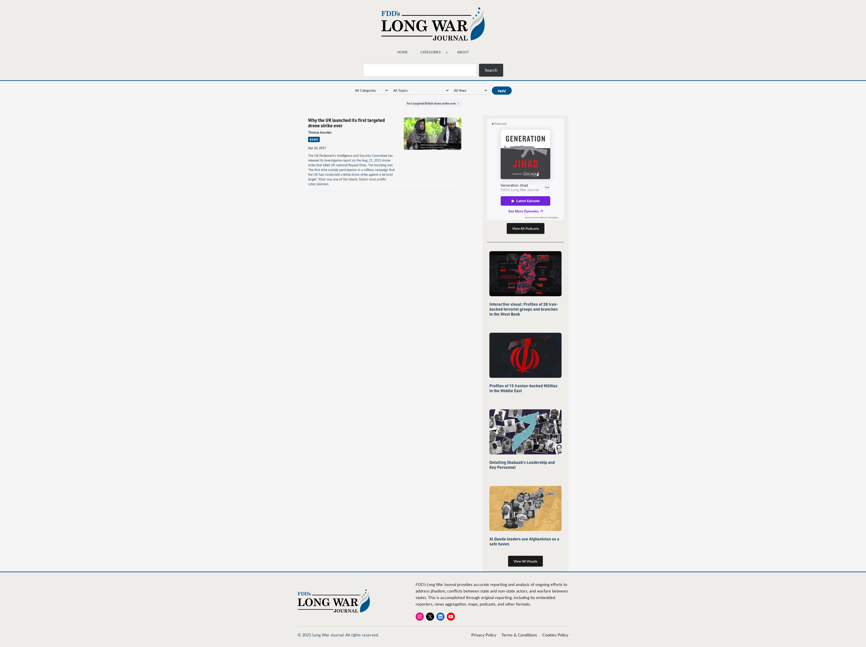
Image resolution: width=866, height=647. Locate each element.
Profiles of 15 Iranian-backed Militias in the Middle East (523, 388)
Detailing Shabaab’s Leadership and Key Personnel (522, 465)
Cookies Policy (555, 635)
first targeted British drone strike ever (433, 103)
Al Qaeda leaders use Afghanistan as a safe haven (524, 541)
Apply (502, 91)
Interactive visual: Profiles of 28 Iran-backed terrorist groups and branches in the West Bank (523, 309)
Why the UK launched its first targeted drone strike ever (346, 122)
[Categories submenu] (446, 52)
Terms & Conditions (519, 635)
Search (491, 70)
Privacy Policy (483, 635)
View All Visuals (525, 561)
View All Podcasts (525, 228)
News (314, 139)
